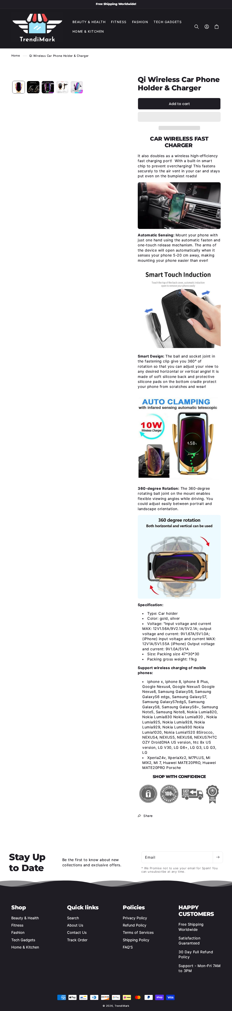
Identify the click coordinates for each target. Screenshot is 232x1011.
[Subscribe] (218, 857)
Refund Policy (134, 925)
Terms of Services (138, 932)
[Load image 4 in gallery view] (48, 87)
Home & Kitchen (25, 947)
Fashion (17, 932)
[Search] (197, 27)
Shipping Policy (136, 940)
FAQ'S (128, 947)
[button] (179, 117)
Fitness (17, 925)
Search (73, 918)
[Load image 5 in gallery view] (62, 87)
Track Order (77, 940)
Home (15, 56)
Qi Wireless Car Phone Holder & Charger (59, 56)
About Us (75, 925)
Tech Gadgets (23, 940)
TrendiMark (122, 1005)
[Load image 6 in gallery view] (77, 87)
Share (148, 816)
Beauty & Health (25, 918)
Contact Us (77, 932)
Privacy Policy (135, 918)
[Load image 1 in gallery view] (18, 87)
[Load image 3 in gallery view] (33, 87)
